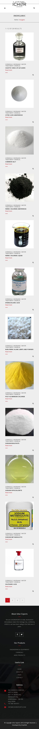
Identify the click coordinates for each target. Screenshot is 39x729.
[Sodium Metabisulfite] (33, 544)
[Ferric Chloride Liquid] (33, 262)
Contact (19, 677)
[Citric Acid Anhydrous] (33, 122)
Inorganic (17, 64)
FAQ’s (19, 675)
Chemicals (9, 64)
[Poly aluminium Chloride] (33, 403)
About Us (19, 672)
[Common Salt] (33, 168)
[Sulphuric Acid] (33, 591)
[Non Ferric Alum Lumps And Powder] (33, 356)
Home (16, 20)
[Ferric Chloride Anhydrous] (33, 216)
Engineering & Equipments (19, 649)
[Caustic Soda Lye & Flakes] (33, 75)
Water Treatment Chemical (15, 65)
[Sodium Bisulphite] (33, 450)
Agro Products (19, 655)
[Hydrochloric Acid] (33, 309)
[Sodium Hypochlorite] (33, 497)
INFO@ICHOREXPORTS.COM (17, 707)
